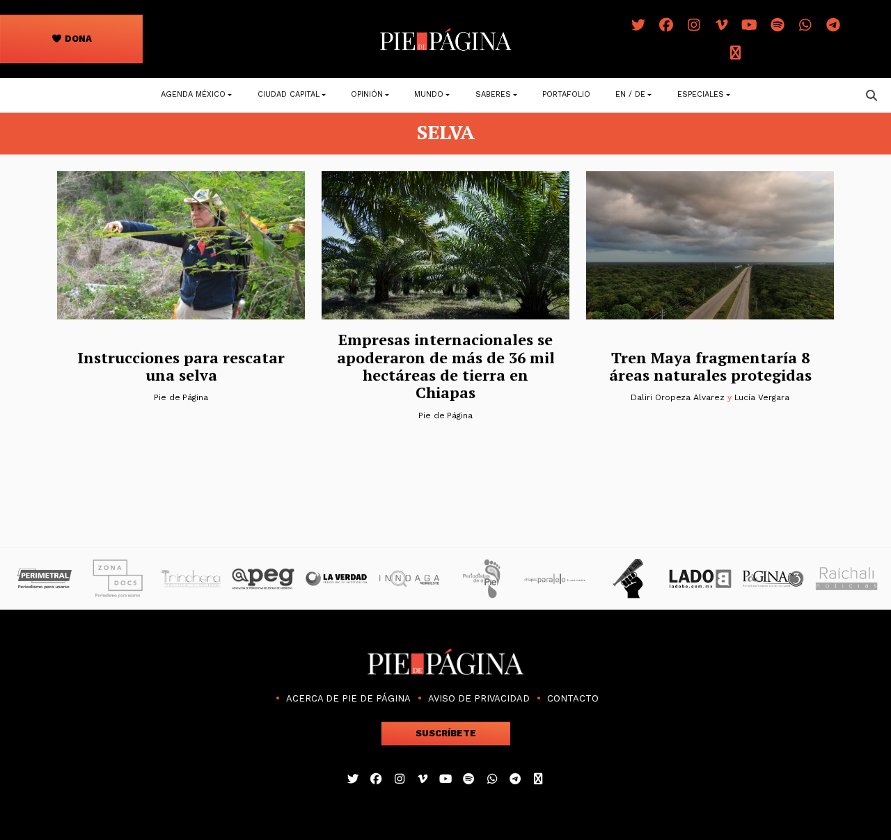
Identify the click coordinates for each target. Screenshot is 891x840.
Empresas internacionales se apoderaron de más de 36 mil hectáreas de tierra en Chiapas (446, 365)
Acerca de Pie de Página (348, 698)
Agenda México (193, 94)
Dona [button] (77, 38)
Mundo (428, 94)
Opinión (367, 94)
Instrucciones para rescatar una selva (181, 366)
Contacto (573, 698)
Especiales (700, 94)
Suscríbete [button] (446, 733)
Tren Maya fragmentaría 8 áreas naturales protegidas (710, 366)
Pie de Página (181, 397)
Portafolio (566, 94)
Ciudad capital (289, 94)
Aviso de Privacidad (479, 698)
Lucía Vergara (761, 397)
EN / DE (630, 94)
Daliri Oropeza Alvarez (677, 397)
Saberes (493, 94)
